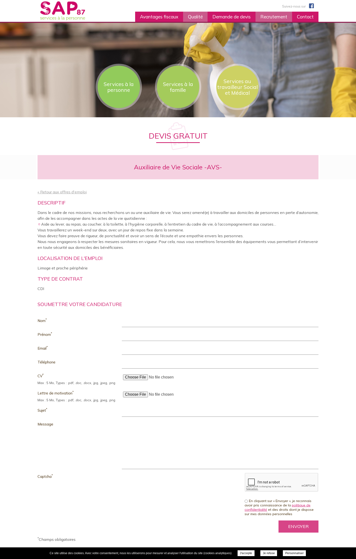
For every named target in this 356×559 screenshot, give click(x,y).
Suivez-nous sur (294, 6)
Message (45, 424)
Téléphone (46, 362)
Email (43, 348)
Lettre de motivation (56, 392)
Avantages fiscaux (159, 17)
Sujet (42, 410)
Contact (305, 17)
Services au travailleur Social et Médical (237, 87)
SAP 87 (74, 11)
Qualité (195, 17)
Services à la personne (119, 87)
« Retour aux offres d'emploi (62, 191)
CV (41, 375)
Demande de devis (231, 17)
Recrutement (273, 17)
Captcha (45, 476)
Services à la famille (178, 87)
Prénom (45, 334)
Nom (42, 320)
